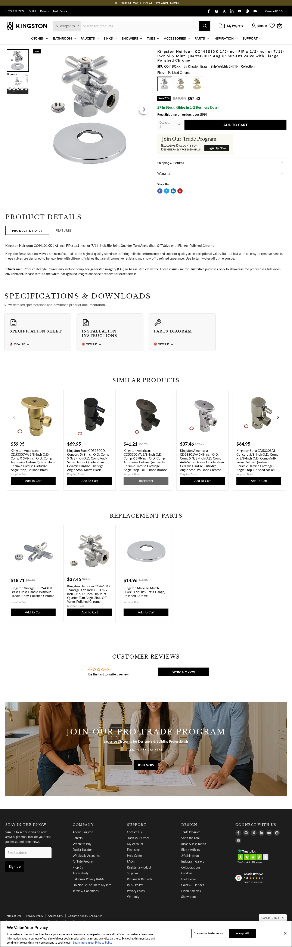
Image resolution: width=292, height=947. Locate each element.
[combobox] (140, 26)
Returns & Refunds (139, 879)
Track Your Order (138, 838)
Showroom (188, 896)
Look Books (188, 879)
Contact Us (134, 832)
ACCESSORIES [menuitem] (175, 38)
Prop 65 (78, 867)
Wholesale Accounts (86, 855)
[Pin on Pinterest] (180, 191)
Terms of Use (13, 915)
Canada (274, 11)
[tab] (27, 230)
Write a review (183, 672)
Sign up (15, 866)
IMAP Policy (135, 885)
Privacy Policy (136, 891)
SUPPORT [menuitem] (250, 38)
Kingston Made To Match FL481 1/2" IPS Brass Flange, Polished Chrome (144, 592)
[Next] (144, 109)
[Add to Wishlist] (143, 52)
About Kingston (83, 832)
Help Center (135, 855)
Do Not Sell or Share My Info (92, 885)
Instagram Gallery (192, 861)
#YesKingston (190, 855)
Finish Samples (191, 891)
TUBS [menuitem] (151, 38)
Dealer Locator (82, 849)
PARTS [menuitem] (200, 38)
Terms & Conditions (86, 891)
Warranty (133, 896)
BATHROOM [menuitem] (62, 38)
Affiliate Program (83, 861)
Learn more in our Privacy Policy (92, 942)
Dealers (44, 11)
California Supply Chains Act (85, 915)
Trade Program (61, 11)
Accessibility (80, 873)
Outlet (32, 11)
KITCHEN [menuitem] (37, 38)
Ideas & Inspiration (193, 844)
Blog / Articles (190, 849)
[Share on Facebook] (159, 191)
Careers (78, 838)
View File (21, 344)
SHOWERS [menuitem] (129, 38)
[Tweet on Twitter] (166, 191)
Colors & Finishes (192, 885)
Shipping (132, 873)
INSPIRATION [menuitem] (224, 38)
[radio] (164, 84)
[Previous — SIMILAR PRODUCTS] (14, 417)
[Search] (204, 26)
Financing (133, 849)
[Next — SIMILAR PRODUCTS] (278, 417)
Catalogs (186, 873)
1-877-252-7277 (14, 11)
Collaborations (190, 867)
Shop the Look (190, 838)
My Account (135, 844)
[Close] (285, 933)
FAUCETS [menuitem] (88, 38)
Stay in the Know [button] (26, 825)
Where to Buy (82, 844)
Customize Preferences (208, 933)
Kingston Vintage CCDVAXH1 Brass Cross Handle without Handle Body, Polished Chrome (32, 592)
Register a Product (139, 867)
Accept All (242, 933)
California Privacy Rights (88, 879)
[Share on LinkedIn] (173, 191)
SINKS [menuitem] (108, 38)
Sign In (262, 26)
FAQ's (131, 861)
